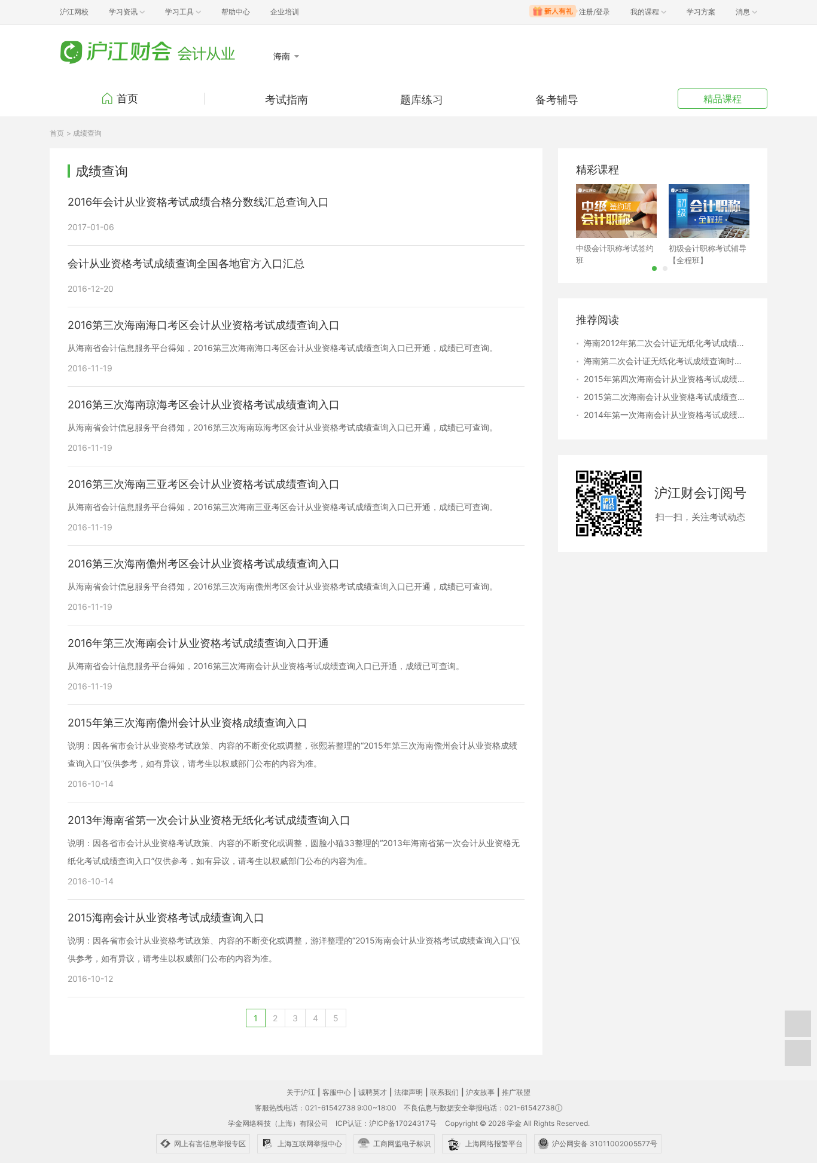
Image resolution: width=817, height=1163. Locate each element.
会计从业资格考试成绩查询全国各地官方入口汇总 (186, 264)
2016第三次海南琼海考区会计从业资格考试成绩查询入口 (204, 405)
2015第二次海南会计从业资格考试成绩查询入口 (666, 397)
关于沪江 (300, 1092)
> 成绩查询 (84, 133)
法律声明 (408, 1092)
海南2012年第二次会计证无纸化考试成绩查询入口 (666, 343)
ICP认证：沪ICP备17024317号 (386, 1123)
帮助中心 (235, 11)
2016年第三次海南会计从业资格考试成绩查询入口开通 (198, 643)
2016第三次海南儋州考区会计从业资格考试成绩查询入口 (204, 564)
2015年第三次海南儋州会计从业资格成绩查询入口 (187, 723)
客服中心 (336, 1092)
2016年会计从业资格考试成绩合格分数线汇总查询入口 (198, 202)
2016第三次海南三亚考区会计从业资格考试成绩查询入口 (204, 484)
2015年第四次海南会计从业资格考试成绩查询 (666, 379)
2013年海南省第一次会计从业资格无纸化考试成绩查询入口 (209, 820)
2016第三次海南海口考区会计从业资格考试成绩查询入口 (204, 325)
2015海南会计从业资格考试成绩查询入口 (166, 918)
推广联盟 (516, 1092)
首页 (127, 98)
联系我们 (444, 1092)
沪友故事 (480, 1092)
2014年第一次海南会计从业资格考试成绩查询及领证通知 (666, 415)
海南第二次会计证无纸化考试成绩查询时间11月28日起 (666, 361)
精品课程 (722, 99)
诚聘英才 (372, 1092)
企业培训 (284, 11)
